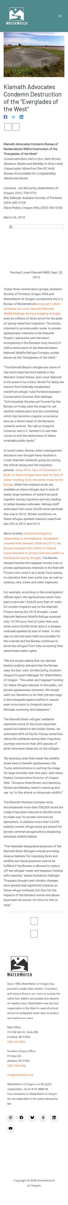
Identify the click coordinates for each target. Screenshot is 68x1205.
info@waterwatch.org (20, 1075)
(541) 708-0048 (16, 1065)
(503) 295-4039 (16, 1041)
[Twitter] (13, 117)
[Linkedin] (21, 117)
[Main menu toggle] (60, 16)
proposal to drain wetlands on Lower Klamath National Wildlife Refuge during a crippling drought (32, 308)
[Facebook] (5, 117)
